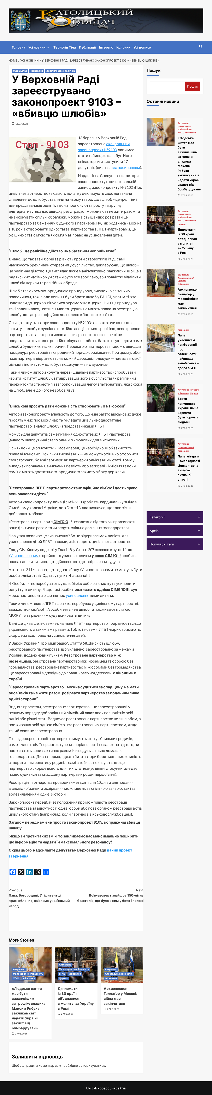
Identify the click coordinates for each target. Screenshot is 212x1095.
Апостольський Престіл (118, 973)
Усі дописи (142, 47)
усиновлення (77, 595)
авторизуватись (92, 1065)
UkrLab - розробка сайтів (106, 1088)
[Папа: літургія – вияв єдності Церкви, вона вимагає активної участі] (161, 452)
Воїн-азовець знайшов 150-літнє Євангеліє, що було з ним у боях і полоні (110, 895)
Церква (63, 978)
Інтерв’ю (106, 47)
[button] (175, 517)
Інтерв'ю (194, 389)
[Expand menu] (48, 48)
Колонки (123, 47)
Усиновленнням (24, 555)
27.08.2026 (21, 1033)
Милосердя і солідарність (28, 973)
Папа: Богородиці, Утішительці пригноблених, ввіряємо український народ (39, 898)
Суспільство (20, 70)
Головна (18, 47)
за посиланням (126, 167)
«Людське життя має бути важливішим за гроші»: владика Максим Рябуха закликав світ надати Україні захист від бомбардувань (29, 1008)
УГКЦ (16, 978)
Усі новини (37, 47)
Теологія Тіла (64, 47)
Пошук (154, 70)
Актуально (19, 969)
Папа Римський (186, 447)
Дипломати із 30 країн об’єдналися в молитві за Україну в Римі (76, 998)
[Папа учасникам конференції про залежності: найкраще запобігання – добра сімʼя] (161, 338)
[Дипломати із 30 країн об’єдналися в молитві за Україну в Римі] (161, 220)
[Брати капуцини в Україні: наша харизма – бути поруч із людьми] (161, 398)
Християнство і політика (60, 70)
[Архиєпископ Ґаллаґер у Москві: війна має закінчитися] (161, 283)
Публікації (87, 47)
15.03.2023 (21, 123)
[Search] (200, 46)
